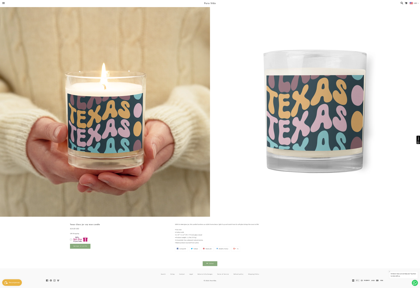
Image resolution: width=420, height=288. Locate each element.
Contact (182, 274)
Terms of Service (223, 274)
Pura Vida (210, 3)
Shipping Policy (253, 274)
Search (163, 274)
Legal (191, 274)
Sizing (172, 274)
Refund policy (238, 274)
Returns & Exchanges (205, 274)
